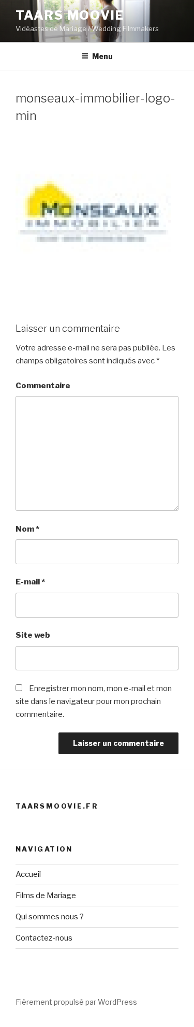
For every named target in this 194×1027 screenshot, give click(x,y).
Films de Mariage (46, 895)
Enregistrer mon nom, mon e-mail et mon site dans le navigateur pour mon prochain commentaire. (94, 701)
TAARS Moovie (70, 15)
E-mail (30, 581)
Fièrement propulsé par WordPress (76, 1001)
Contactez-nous (44, 938)
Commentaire (43, 385)
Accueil (28, 874)
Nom (27, 529)
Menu (102, 56)
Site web (33, 635)
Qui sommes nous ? (50, 916)
